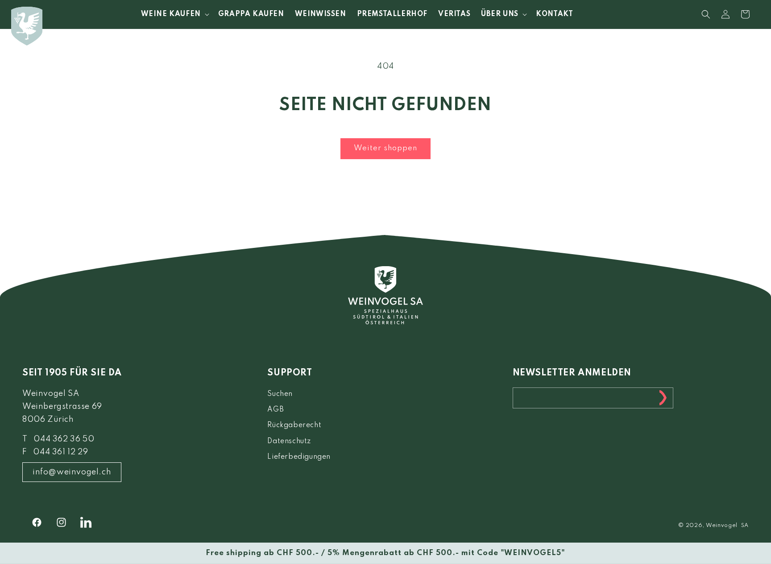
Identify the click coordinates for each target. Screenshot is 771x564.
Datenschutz (289, 441)
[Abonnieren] (663, 397)
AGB (275, 409)
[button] (174, 14)
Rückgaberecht (294, 425)
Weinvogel (722, 525)
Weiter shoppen (385, 148)
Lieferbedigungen (299, 457)
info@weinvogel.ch (72, 472)
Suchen (280, 394)
